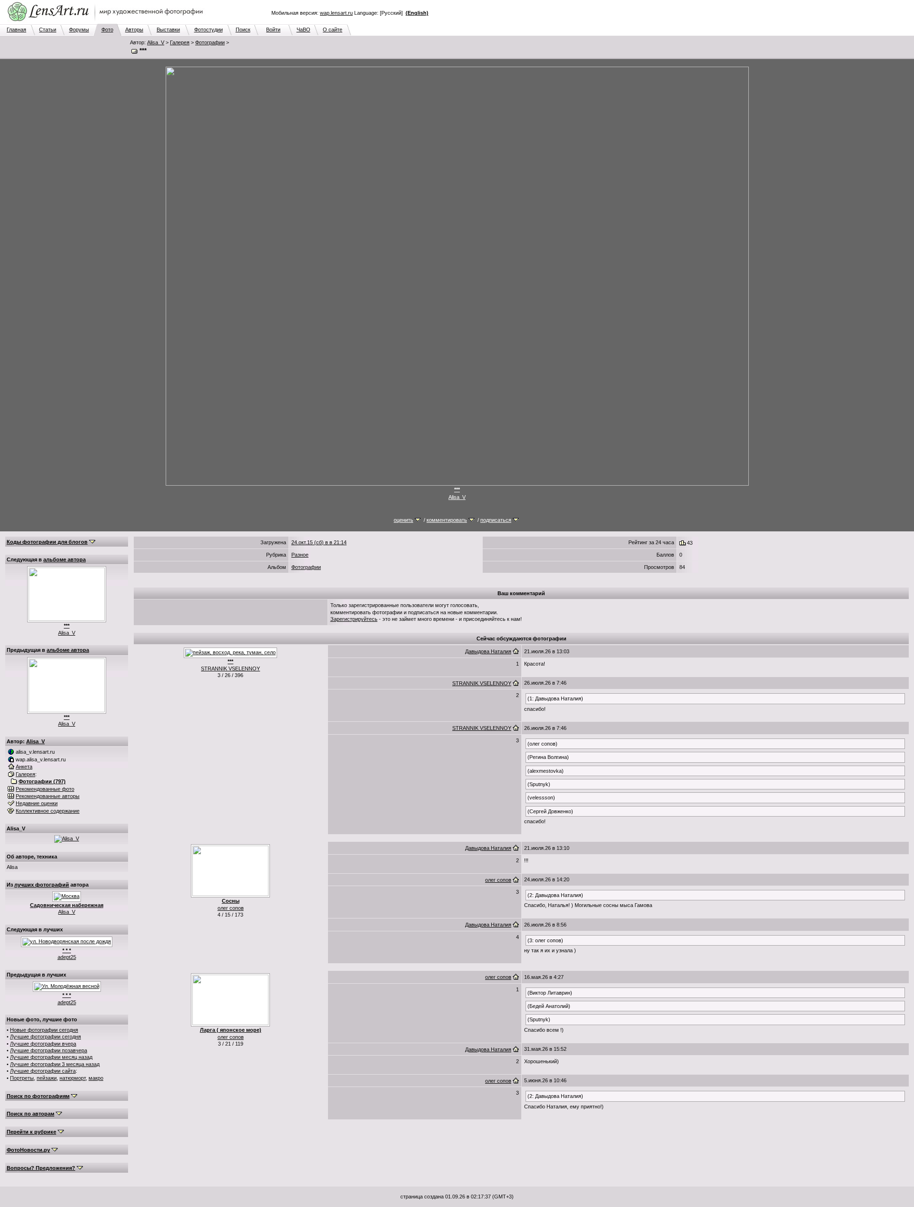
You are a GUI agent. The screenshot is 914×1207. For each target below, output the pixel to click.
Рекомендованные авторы (47, 796)
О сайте (332, 29)
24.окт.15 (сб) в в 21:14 (319, 542)
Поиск (243, 29)
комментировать (447, 520)
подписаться (495, 520)
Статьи (47, 29)
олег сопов (231, 908)
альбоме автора (64, 559)
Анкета (24, 766)
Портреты (22, 1078)
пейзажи (47, 1078)
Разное (299, 555)
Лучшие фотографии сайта (43, 1071)
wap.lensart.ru (336, 13)
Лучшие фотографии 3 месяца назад (54, 1064)
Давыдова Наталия (488, 651)
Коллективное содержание (47, 811)
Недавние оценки (37, 803)
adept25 (67, 957)
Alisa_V (155, 42)
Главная (16, 29)
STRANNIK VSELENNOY (230, 668)
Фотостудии (208, 29)
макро (96, 1078)
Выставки (168, 29)
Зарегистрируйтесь (354, 619)
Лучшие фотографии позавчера (48, 1050)
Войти (273, 29)
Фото (107, 29)
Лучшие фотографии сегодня (45, 1036)
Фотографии (210, 42)
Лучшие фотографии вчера (43, 1044)
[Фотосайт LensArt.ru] (107, 22)
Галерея (179, 42)
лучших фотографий (41, 885)
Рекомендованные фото (45, 789)
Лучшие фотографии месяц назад (51, 1057)
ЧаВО (303, 29)
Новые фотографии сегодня (44, 1030)
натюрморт (73, 1078)
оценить (403, 520)
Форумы (79, 29)
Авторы (134, 29)
